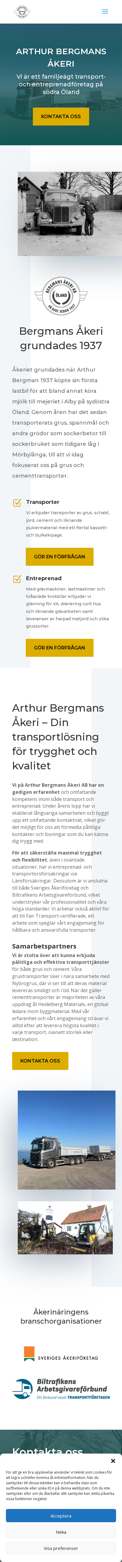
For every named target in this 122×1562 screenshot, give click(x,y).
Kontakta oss (61, 116)
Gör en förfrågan (59, 557)
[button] (113, 1461)
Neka (61, 1532)
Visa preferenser (61, 1548)
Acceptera (61, 1516)
